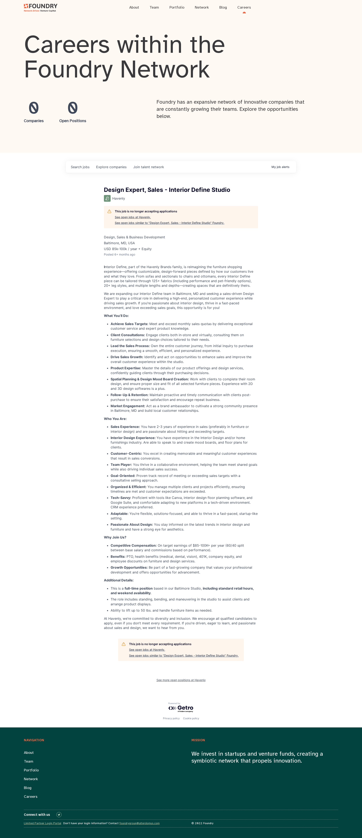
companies (111, 167)
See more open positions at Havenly (181, 680)
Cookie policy (191, 718)
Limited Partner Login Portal (42, 823)
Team (28, 762)
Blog (27, 788)
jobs (80, 167)
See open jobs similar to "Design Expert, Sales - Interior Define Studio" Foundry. (169, 223)
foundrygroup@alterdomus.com (139, 823)
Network (31, 779)
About (29, 753)
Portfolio (31, 770)
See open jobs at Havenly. (133, 217)
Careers (30, 797)
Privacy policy (171, 718)
